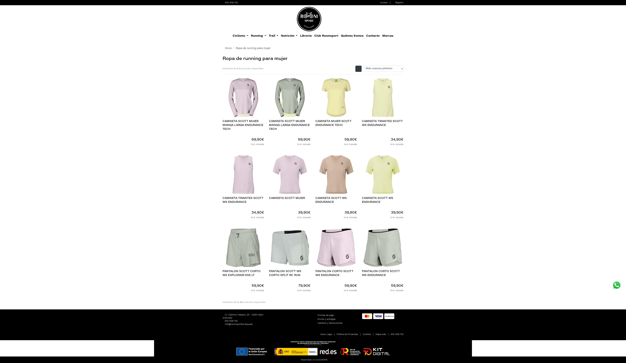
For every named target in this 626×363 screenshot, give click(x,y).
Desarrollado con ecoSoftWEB (313, 360)
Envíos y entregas (326, 319)
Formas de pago (326, 315)
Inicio (228, 48)
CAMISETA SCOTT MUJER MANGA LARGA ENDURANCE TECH (243, 125)
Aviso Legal (326, 334)
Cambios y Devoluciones (330, 323)
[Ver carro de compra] (402, 19)
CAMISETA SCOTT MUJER (287, 198)
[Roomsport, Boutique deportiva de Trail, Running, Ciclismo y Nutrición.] (309, 19)
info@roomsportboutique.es (239, 324)
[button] (240, 36)
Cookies (367, 334)
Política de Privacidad (347, 334)
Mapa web (381, 334)
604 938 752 (231, 3)
